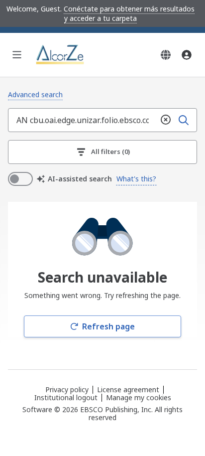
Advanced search (35, 94)
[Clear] (166, 120)
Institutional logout (66, 397)
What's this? (136, 178)
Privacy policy (67, 389)
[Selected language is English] (165, 54)
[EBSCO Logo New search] (61, 55)
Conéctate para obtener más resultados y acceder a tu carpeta (129, 13)
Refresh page (108, 326)
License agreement (128, 389)
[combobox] (82, 120)
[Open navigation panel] (17, 55)
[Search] (184, 120)
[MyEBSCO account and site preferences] (186, 54)
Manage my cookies (138, 398)
